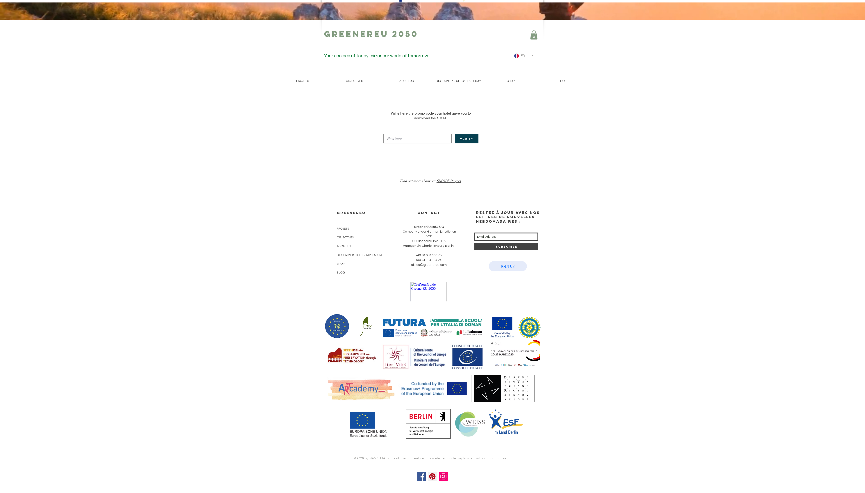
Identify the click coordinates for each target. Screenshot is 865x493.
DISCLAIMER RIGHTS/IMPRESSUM (359, 255)
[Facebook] (421, 476)
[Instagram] (443, 476)
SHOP (340, 263)
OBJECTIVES (345, 237)
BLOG (341, 272)
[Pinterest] (432, 476)
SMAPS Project (449, 181)
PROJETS (343, 228)
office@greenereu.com (429, 265)
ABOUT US (344, 246)
